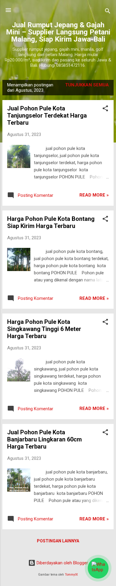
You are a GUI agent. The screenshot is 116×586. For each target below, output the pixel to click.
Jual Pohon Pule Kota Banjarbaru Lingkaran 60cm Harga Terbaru (44, 439)
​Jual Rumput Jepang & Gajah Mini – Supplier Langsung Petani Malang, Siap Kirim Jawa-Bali (58, 32)
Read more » (94, 195)
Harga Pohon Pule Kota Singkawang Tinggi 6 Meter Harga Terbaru (44, 329)
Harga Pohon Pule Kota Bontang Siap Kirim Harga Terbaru (51, 222)
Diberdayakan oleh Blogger (61, 563)
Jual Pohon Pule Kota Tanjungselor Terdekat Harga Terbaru (47, 115)
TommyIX (71, 575)
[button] (105, 109)
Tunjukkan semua (87, 85)
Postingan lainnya (58, 541)
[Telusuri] (107, 12)
